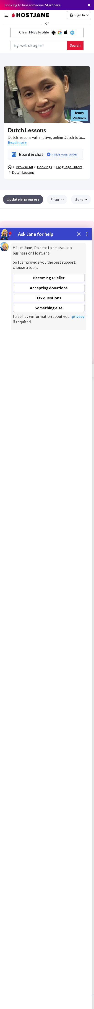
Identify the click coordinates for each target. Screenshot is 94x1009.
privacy (78, 316)
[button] (81, 199)
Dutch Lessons (23, 172)
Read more (17, 142)
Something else (49, 308)
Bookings (44, 167)
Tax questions (48, 298)
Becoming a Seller (49, 277)
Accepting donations (49, 287)
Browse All (24, 167)
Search (75, 45)
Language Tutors (69, 167)
